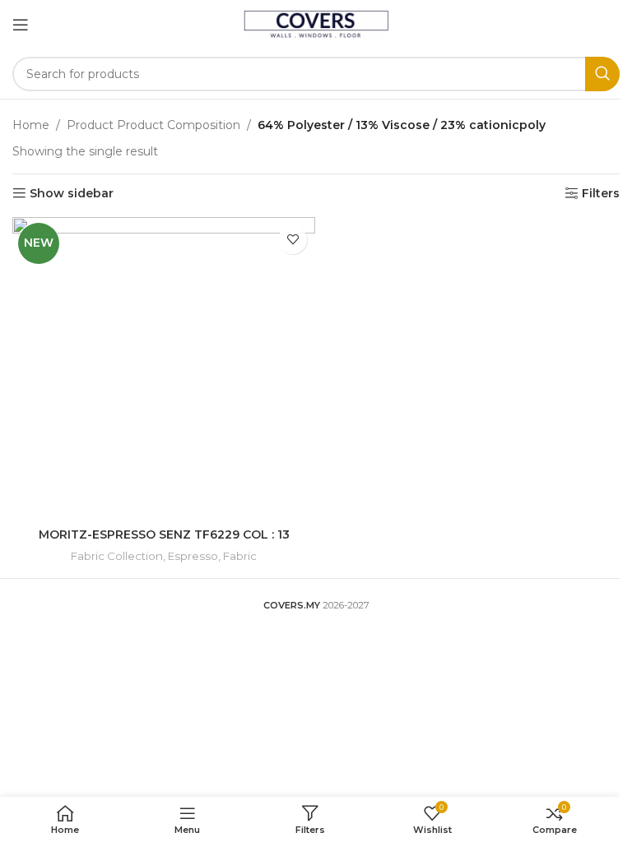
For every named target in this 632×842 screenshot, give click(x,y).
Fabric (240, 555)
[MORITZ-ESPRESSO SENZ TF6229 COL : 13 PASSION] (163, 368)
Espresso (193, 555)
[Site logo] (316, 23)
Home (30, 125)
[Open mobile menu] (20, 24)
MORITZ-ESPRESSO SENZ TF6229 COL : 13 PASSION (164, 542)
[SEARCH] (602, 74)
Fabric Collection (117, 555)
